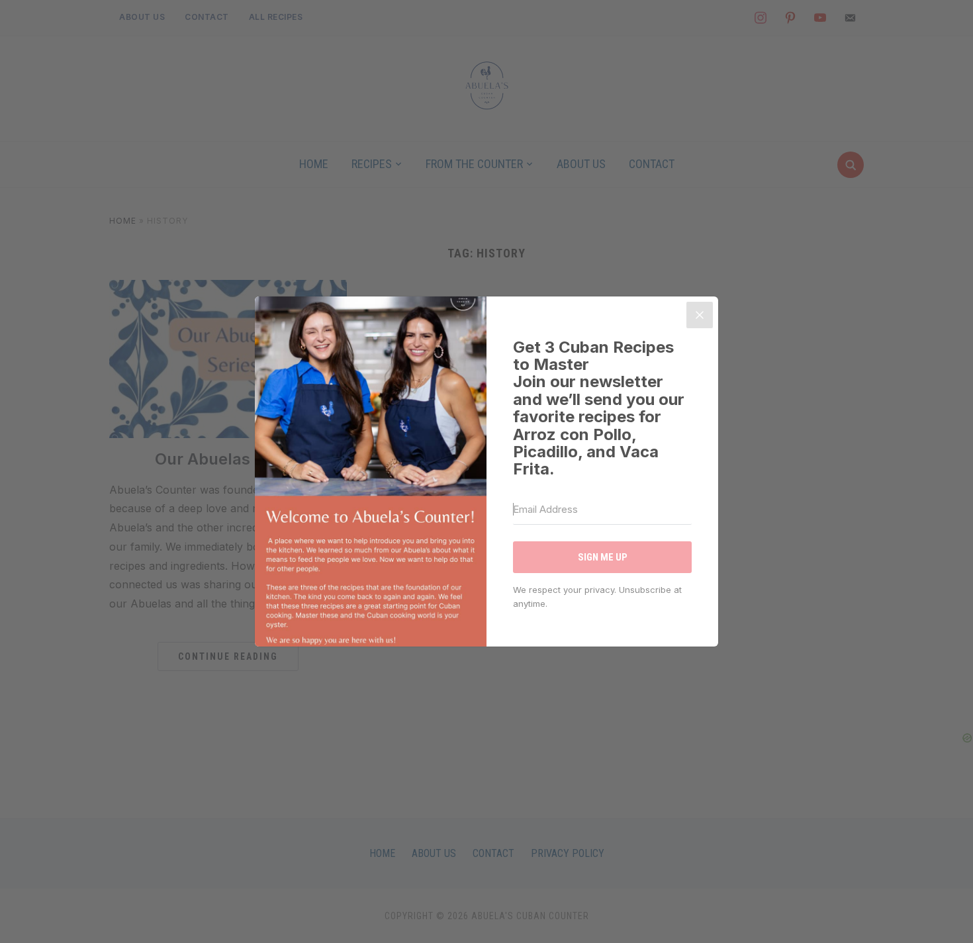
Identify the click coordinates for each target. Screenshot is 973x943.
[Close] (699, 315)
